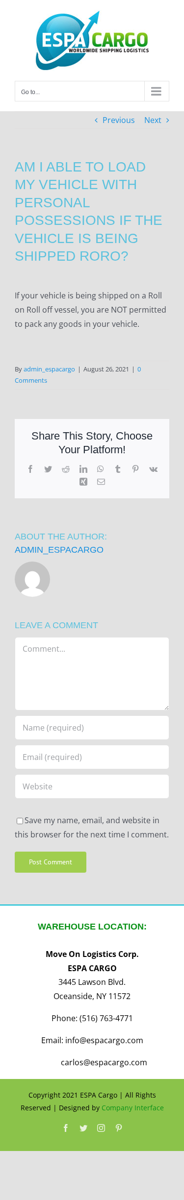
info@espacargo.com (104, 1040)
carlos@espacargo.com (104, 1062)
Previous (119, 120)
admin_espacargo (49, 369)
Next (152, 120)
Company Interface (133, 1107)
